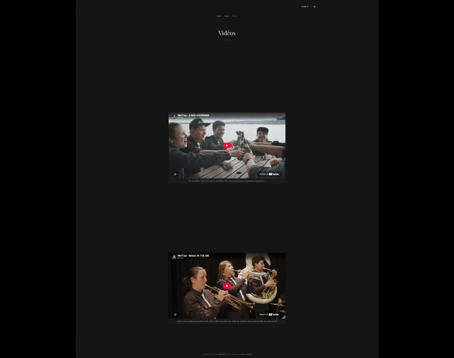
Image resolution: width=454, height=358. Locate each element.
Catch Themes (246, 354)
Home (303, 7)
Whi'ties (222, 354)
